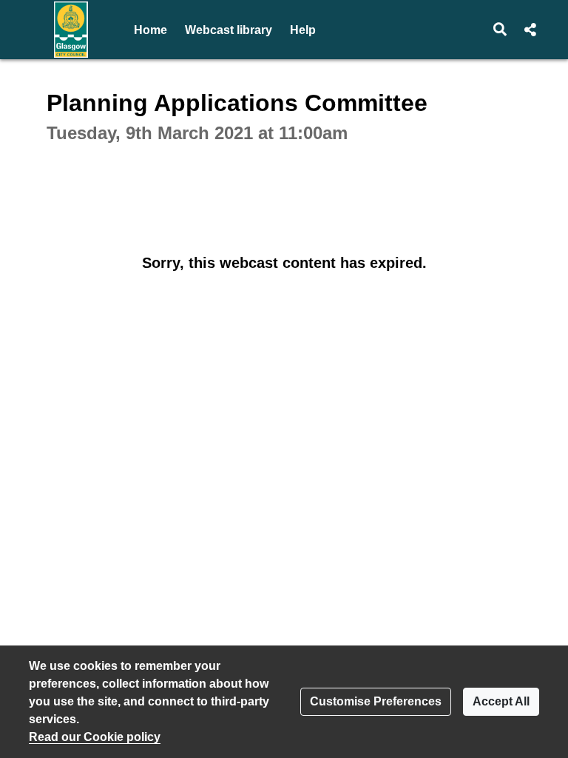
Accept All (501, 701)
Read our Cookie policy (94, 737)
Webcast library (228, 30)
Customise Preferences (376, 701)
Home (150, 30)
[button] (500, 29)
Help (303, 30)
